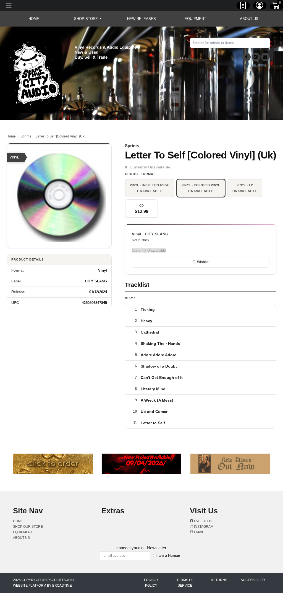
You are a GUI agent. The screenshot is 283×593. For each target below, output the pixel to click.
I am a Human (168, 555)
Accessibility (253, 580)
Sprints (25, 136)
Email (198, 532)
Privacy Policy (151, 582)
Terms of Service (185, 582)
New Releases (141, 19)
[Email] (265, 57)
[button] (88, 19)
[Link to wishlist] (243, 6)
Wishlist (203, 262)
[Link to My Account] (260, 6)
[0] (276, 6)
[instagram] (256, 57)
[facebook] (246, 57)
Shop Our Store (28, 527)
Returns (219, 580)
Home (11, 136)
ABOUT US (249, 19)
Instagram (203, 527)
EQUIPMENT (195, 19)
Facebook (202, 521)
